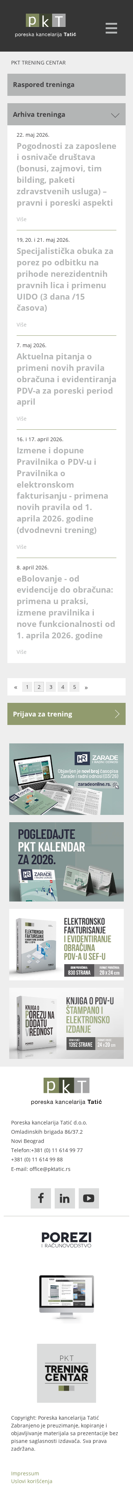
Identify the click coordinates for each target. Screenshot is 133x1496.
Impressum (25, 1473)
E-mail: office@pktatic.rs (41, 1168)
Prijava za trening (42, 713)
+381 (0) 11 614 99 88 (37, 1159)
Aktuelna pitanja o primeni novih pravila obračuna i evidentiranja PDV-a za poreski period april (66, 379)
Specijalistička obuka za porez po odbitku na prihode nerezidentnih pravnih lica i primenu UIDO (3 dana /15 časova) (65, 279)
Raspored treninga (44, 84)
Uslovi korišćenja (31, 1481)
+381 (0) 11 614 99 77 (57, 1150)
